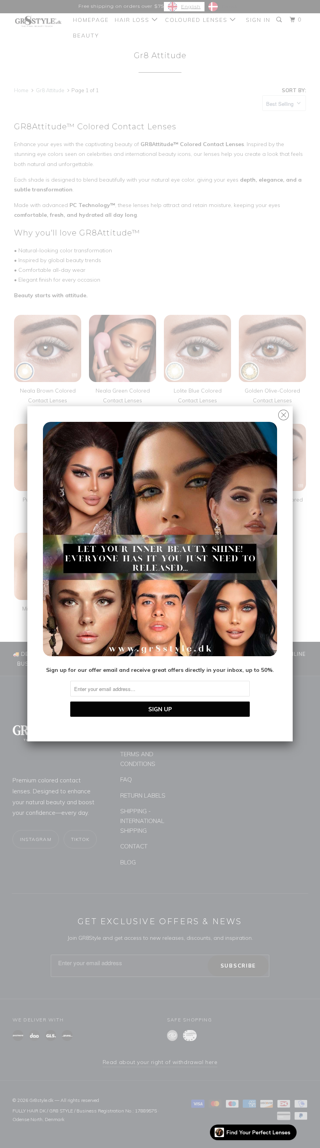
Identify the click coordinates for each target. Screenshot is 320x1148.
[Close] (283, 413)
